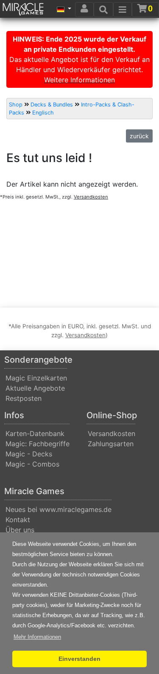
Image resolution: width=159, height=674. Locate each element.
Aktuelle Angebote (35, 388)
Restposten (24, 398)
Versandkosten (111, 433)
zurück (139, 136)
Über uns (20, 530)
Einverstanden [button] (79, 658)
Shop (15, 104)
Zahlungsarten (111, 443)
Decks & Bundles (52, 104)
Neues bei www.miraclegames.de (59, 509)
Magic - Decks (29, 454)
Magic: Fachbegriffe (38, 443)
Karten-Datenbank (35, 433)
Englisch (43, 112)
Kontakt (18, 519)
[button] (37, 637)
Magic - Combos (32, 464)
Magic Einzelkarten (36, 378)
